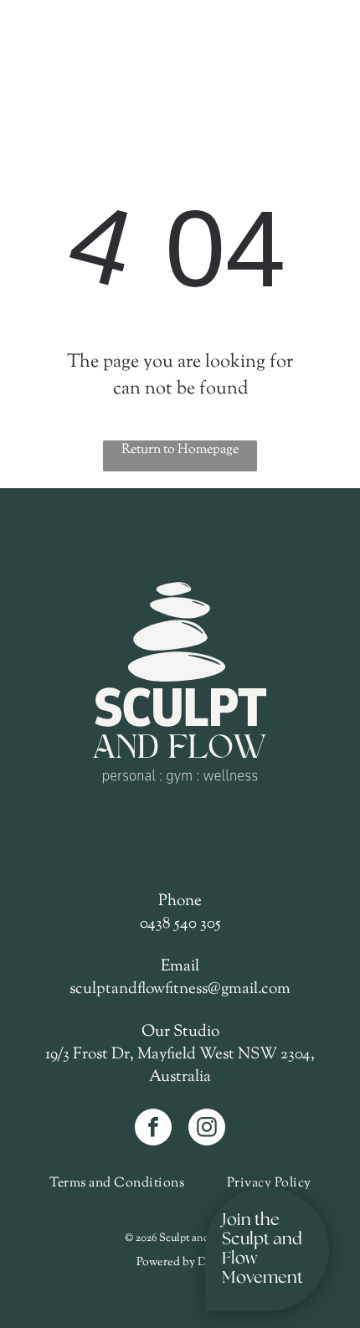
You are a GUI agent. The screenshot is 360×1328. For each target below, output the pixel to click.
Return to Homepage (180, 450)
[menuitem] (117, 1183)
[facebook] (153, 1129)
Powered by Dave (180, 1262)
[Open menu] (47, 43)
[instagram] (206, 1129)
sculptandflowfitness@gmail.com (180, 989)
